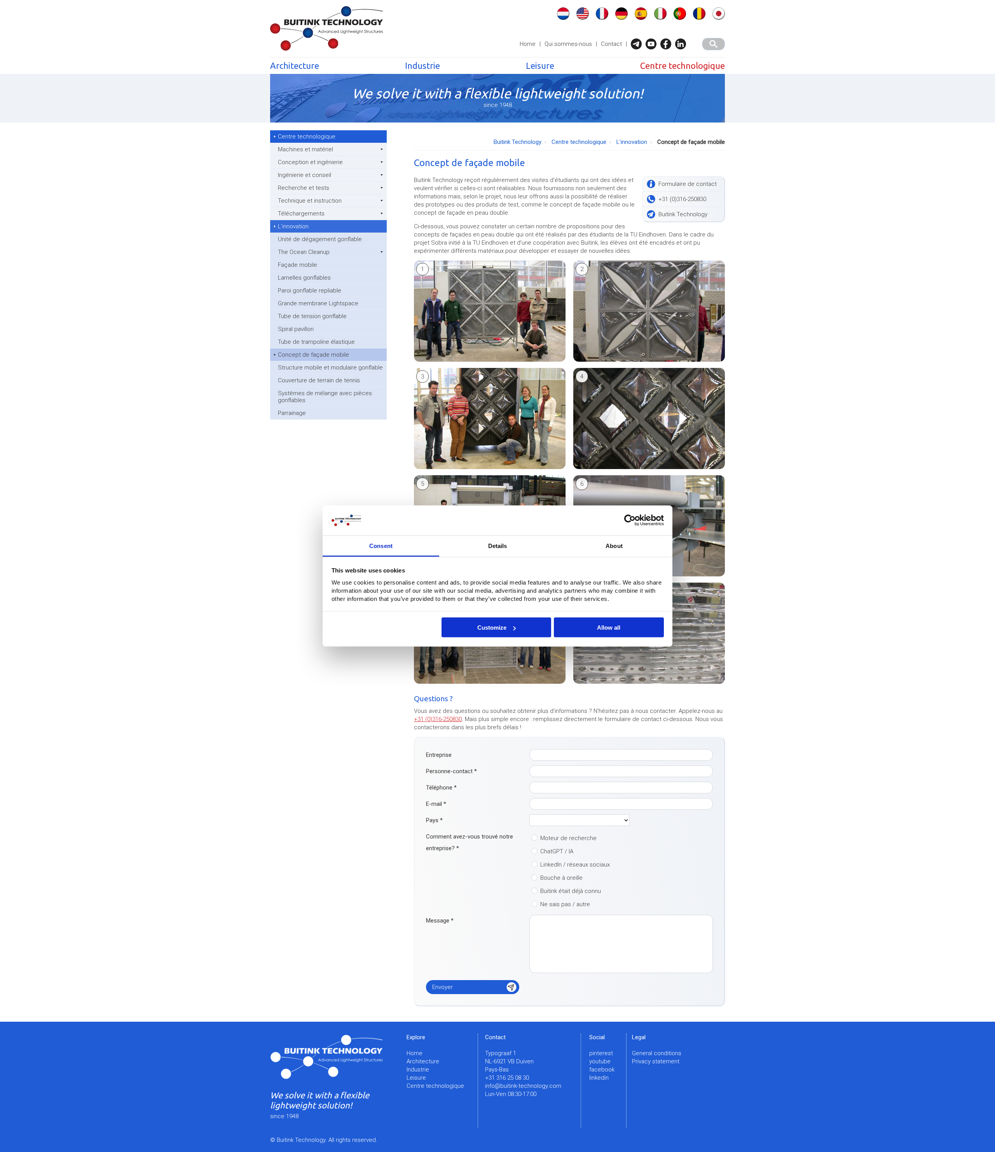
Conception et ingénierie (310, 162)
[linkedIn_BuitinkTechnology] (682, 44)
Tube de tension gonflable (312, 316)
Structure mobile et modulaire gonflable (330, 367)
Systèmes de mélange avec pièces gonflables (325, 397)
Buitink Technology (517, 141)
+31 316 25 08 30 (507, 1077)
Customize (491, 627)
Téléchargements (301, 213)
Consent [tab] (381, 545)
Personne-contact (451, 771)
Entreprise (439, 754)
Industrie (422, 65)
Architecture (294, 65)
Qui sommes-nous (568, 43)
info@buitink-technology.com (523, 1085)
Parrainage (292, 413)
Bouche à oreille (561, 877)
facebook (601, 1069)
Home (528, 43)
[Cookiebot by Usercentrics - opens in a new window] (630, 520)
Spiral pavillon (296, 329)
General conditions (656, 1053)
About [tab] (614, 545)
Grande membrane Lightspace (318, 303)
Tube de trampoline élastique (316, 341)
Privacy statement (655, 1061)
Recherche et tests (303, 187)
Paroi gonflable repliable (309, 290)
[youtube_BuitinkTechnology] (653, 44)
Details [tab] (497, 545)
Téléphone (441, 787)
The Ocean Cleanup (304, 252)
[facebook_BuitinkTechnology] (667, 44)
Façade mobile (297, 264)
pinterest (601, 1053)
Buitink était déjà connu (570, 891)
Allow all (608, 627)
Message (440, 920)
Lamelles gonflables (304, 277)
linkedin (599, 1077)
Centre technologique (682, 65)
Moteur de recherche (568, 838)
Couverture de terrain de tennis (319, 380)
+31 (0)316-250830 (438, 719)
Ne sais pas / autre (565, 904)
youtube (600, 1061)
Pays (434, 820)
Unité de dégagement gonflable (320, 239)
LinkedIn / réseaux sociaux (575, 864)
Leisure (540, 65)
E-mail (436, 803)
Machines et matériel (305, 149)
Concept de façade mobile (313, 354)
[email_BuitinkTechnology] (638, 44)
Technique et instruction (310, 200)
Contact (611, 43)
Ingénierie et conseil (304, 175)
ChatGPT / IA (556, 851)
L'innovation (293, 226)
